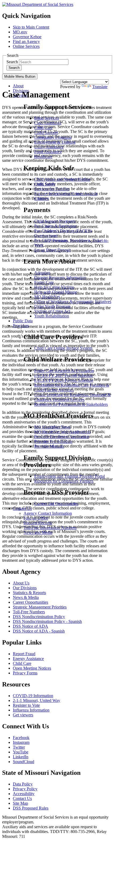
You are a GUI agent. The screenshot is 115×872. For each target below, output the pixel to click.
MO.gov (20, 32)
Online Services (26, 46)
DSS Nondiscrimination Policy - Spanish (47, 621)
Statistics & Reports (29, 592)
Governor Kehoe (27, 36)
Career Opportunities (30, 602)
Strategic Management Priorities (40, 607)
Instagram (21, 742)
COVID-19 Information (33, 695)
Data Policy (23, 784)
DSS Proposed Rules (30, 808)
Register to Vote (26, 705)
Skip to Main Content (31, 27)
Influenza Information (31, 710)
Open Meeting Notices (32, 668)
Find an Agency (26, 41)
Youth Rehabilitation (51, 316)
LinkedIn (20, 757)
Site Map (20, 803)
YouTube (20, 752)
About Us (21, 583)
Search (12, 62)
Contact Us (22, 798)
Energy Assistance (28, 658)
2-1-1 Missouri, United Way (36, 700)
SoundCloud (23, 761)
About (18, 86)
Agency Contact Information (48, 513)
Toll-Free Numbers (29, 612)
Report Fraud (24, 653)
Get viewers (23, 715)
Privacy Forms (25, 673)
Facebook (21, 737)
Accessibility (23, 793)
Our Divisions (25, 588)
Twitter (19, 747)
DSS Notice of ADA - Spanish (39, 631)
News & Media (26, 597)
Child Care (22, 663)
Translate (100, 86)
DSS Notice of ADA (30, 626)
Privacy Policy (25, 789)
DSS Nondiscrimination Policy (39, 616)
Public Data (23, 321)
